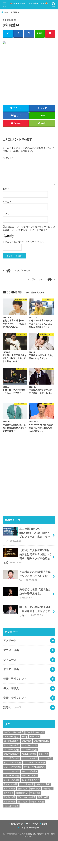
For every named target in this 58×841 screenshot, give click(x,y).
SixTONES (34, 737)
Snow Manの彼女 (29, 750)
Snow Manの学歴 (11, 750)
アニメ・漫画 (11, 650)
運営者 (44, 824)
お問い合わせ (17, 824)
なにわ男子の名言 (11, 758)
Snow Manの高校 (11, 754)
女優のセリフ (22, 793)
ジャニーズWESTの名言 (34, 767)
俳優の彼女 (35, 788)
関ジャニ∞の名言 (11, 806)
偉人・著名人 (11, 688)
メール (7, 201)
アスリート (9, 640)
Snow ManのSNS (41, 741)
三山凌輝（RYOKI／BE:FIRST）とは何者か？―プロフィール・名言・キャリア (27, 534)
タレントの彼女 (27, 784)
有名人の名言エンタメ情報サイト (32, 834)
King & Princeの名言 (35, 732)
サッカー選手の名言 (12, 767)
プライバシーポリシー (29, 828)
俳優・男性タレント (15, 678)
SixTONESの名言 (11, 741)
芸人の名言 (23, 801)
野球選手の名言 (37, 801)
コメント (8, 158)
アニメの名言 (46, 758)
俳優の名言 (23, 788)
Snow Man (26, 741)
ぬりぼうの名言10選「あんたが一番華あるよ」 (35, 593)
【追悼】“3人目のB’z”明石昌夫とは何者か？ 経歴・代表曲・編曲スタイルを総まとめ (27, 556)
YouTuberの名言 (29, 754)
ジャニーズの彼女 (29, 775)
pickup (24, 737)
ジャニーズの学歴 (11, 775)
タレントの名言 (10, 784)
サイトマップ (32, 824)
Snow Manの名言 (11, 745)
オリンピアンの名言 (12, 762)
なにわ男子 (43, 754)
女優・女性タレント (15, 697)
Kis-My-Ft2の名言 (11, 737)
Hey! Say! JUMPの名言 (14, 732)
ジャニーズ (9, 659)
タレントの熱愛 (43, 784)
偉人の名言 (8, 793)
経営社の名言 (9, 801)
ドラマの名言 (9, 788)
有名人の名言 (9, 797)
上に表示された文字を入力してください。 (24, 242)
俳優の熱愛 (48, 788)
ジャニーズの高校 (11, 780)
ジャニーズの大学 (29, 771)
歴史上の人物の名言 (26, 797)
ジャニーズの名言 (11, 771)
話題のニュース (12, 707)
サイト (6, 214)
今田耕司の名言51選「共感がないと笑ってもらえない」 (35, 575)
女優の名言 (35, 793)
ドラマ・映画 (11, 669)
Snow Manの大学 (29, 745)
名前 (6, 189)
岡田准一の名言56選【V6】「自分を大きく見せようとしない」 (35, 610)
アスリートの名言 (29, 758)
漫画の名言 (43, 797)
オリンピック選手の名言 (34, 762)
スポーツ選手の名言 (30, 780)
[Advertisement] (29, 478)
